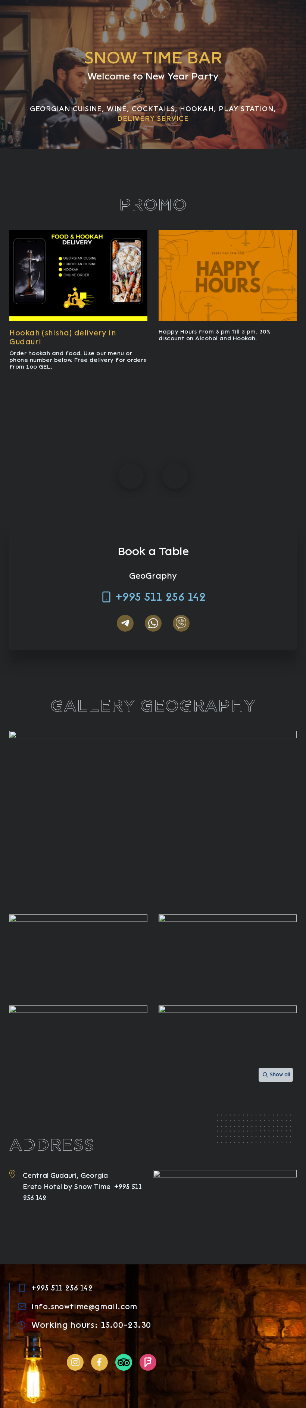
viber (181, 623)
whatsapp (153, 623)
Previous (131, 476)
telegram (125, 623)
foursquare (148, 1362)
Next (175, 476)
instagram (75, 1362)
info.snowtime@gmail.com (84, 1306)
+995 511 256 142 (160, 597)
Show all (280, 1074)
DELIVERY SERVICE (153, 119)
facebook (99, 1362)
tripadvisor (123, 1362)
